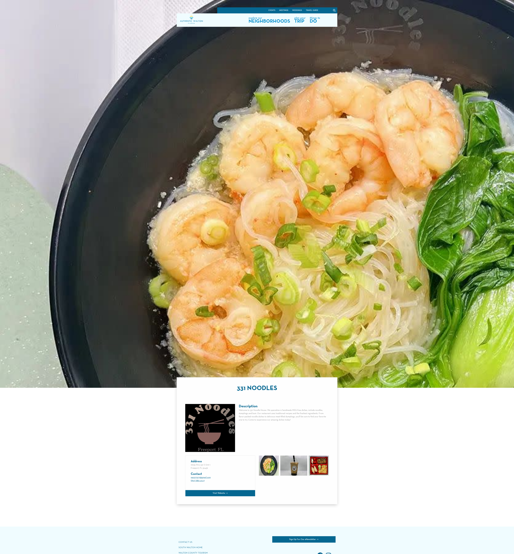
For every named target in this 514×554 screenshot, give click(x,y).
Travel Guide (312, 10)
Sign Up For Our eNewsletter (302, 539)
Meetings (283, 10)
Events (272, 10)
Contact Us (186, 542)
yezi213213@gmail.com (201, 477)
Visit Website (219, 493)
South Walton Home (191, 547)
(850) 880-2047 (198, 481)
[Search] (327, 10)
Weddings (297, 10)
